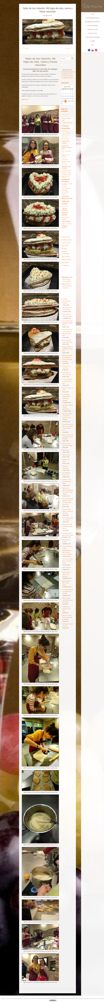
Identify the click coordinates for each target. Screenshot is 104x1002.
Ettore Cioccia (68, 151)
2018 (50, 15)
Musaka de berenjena (66, 180)
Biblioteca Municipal (65, 114)
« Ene (62, 86)
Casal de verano (66, 236)
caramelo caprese (65, 116)
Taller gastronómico (65, 217)
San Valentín (67, 40)
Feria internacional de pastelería (66, 155)
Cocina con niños (67, 122)
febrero (47, 15)
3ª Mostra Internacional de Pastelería (66, 301)
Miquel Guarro (64, 172)
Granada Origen (65, 159)
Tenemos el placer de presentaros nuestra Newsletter (67, 436)
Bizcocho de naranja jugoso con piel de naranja (67, 561)
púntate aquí (26, 99)
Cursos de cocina (65, 142)
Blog (92, 44)
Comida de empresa (65, 131)
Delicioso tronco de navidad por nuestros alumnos (67, 526)
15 (44, 15)
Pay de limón (65, 450)
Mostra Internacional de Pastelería (66, 176)
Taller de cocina (65, 202)
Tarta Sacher (64, 219)
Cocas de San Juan (66, 119)
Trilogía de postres (65, 226)
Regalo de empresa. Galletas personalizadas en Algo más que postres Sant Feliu (67, 550)
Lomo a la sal (64, 164)
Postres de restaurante (66, 188)
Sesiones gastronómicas (92, 18)
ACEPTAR (53, 1000)
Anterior (27, 48)
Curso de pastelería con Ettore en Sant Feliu (67, 381)
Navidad (64, 184)
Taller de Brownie (66, 567)
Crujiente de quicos (65, 134)
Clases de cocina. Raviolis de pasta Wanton (66, 481)
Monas (69, 172)
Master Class (65, 245)
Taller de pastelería (65, 209)
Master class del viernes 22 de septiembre (66, 574)
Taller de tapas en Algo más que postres (67, 285)
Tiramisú (63, 223)
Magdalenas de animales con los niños (66, 608)
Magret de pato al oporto (66, 167)
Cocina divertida (66, 127)
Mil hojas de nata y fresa (58, 40)
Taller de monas (65, 206)
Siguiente (68, 48)
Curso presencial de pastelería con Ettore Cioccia (67, 323)
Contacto (92, 41)
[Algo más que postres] (92, 4)
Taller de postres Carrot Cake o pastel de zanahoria (67, 600)
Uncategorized (65, 265)
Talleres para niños (92, 29)
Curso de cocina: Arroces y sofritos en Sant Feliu (67, 511)
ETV (62, 153)
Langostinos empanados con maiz (66, 162)
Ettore (63, 151)
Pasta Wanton (64, 186)
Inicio (92, 14)
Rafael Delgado (64, 190)
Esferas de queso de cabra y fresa (67, 147)
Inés (32, 40)
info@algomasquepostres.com (68, 71)
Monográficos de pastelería (92, 21)
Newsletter (70, 183)
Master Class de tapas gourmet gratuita (67, 279)
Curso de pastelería (92, 25)
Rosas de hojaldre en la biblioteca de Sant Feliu (67, 348)
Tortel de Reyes (69, 223)
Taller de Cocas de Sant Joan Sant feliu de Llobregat (67, 617)
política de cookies (93, 998)
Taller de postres (45, 40)
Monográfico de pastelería (66, 174)
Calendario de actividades (92, 37)
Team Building (66, 221)
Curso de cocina (92, 33)
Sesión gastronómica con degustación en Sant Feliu (67, 591)
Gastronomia (64, 157)
